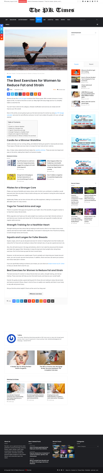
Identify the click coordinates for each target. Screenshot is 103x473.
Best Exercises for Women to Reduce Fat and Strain (22, 135)
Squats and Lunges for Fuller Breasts (18, 134)
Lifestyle (50, 19)
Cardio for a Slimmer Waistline (16, 126)
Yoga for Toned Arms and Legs (17, 130)
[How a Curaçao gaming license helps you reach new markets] (56, 447)
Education (13, 19)
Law (44, 19)
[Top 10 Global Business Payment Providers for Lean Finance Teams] (71, 451)
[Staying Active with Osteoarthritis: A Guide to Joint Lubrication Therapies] (56, 388)
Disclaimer (87, 470)
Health (39, 19)
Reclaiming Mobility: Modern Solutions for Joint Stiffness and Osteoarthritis (35, 396)
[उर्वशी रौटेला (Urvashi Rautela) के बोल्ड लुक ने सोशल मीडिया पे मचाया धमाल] (75, 94)
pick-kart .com (94, 470)
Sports (63, 19)
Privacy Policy (81, 470)
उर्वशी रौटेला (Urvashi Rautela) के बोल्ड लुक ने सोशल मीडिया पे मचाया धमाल (87, 94)
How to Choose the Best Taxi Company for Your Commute (88, 79)
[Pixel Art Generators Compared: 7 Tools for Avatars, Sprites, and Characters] (77, 190)
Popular (76, 64)
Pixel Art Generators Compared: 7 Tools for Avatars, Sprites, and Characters (47, 1)
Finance (32, 19)
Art (7, 19)
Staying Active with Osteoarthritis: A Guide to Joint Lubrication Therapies (55, 396)
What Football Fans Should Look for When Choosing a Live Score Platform (90, 198)
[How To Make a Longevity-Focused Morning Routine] (41, 177)
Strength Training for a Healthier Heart (19, 132)
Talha (11, 89)
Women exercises (36, 294)
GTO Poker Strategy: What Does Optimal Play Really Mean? (76, 219)
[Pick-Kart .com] (51, 10)
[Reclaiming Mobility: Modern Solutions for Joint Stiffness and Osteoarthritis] (36, 388)
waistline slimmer (40, 150)
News (57, 19)
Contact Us (74, 470)
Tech (68, 19)
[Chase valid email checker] (75, 87)
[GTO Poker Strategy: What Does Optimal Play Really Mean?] (77, 211)
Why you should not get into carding (88, 71)
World (7, 24)
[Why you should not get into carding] (75, 72)
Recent (91, 64)
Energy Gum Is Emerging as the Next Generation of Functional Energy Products (25, 177)
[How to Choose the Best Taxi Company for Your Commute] (75, 80)
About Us (68, 470)
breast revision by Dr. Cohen (56, 263)
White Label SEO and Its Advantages (88, 102)
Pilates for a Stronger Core (16, 128)
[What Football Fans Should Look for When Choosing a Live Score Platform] (90, 190)
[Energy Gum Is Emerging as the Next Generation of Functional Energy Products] (11, 177)
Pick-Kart (29, 470)
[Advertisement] (35, 318)
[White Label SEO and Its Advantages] (75, 104)
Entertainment (23, 19)
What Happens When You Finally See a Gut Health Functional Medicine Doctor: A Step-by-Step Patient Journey (55, 165)
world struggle (22, 98)
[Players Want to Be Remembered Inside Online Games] (90, 211)
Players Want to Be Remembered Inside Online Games (90, 219)
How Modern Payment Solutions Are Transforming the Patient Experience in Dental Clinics (15, 397)
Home (9, 73)
